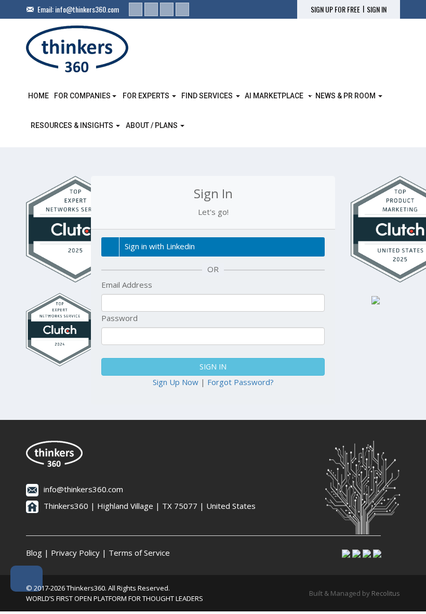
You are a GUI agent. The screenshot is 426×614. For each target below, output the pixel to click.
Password (119, 318)
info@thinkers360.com (87, 9)
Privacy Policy (75, 552)
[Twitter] (151, 9)
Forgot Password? (240, 382)
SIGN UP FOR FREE (335, 9)
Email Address (126, 284)
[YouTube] (182, 9)
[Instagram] (167, 9)
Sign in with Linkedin (160, 246)
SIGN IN (377, 9)
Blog (34, 552)
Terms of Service (139, 552)
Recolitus (385, 593)
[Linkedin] (135, 9)
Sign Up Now (175, 382)
